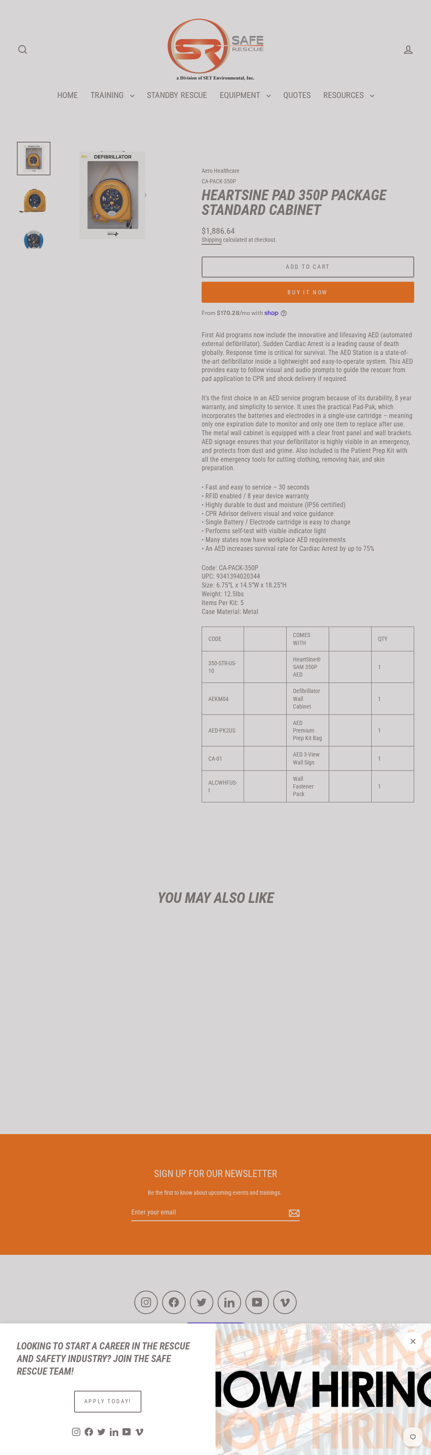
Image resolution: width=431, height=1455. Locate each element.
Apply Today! (108, 1401)
